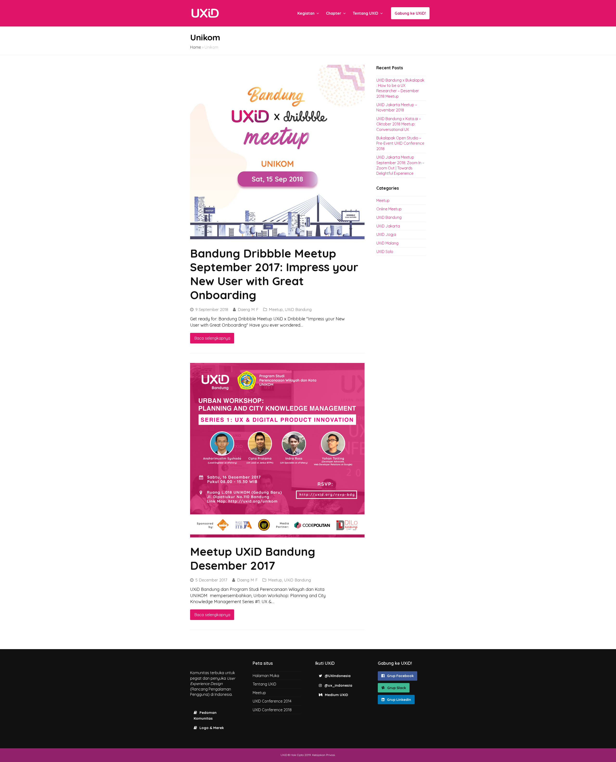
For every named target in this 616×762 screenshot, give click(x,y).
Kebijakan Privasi (323, 755)
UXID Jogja (386, 234)
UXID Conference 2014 (272, 701)
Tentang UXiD (264, 684)
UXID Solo (384, 251)
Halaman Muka (266, 675)
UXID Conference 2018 (272, 709)
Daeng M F (248, 309)
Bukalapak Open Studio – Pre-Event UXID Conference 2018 (400, 143)
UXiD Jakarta (388, 226)
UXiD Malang (387, 243)
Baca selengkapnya (212, 338)
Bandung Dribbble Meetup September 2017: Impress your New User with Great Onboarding (274, 274)
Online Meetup (389, 209)
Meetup (276, 309)
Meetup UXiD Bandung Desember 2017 (252, 558)
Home (195, 47)
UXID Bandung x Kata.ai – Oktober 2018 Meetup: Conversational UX (398, 124)
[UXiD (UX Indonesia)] (205, 13)
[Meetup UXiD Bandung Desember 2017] (277, 450)
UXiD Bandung (298, 309)
